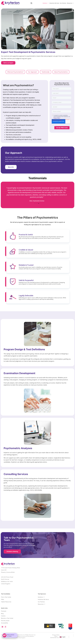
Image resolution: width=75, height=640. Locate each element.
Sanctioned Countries (55, 637)
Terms (55, 636)
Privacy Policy (55, 635)
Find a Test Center (6, 597)
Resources (69, 3)
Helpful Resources (6, 602)
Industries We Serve (54, 3)
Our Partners (63, 3)
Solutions (45, 3)
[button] (31, 3)
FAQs (2, 599)
